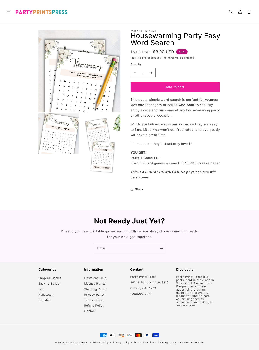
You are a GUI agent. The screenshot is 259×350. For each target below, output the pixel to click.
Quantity (136, 64)
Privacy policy (121, 342)
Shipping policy (167, 342)
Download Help (95, 279)
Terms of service (144, 342)
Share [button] (139, 189)
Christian (44, 300)
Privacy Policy (94, 294)
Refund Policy (94, 305)
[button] (8, 11)
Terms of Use (93, 300)
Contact (90, 311)
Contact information (192, 342)
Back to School (49, 283)
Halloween (45, 294)
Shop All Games (49, 279)
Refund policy (100, 342)
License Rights (94, 283)
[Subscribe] (161, 248)
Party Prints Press (77, 342)
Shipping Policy (95, 289)
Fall (41, 289)
